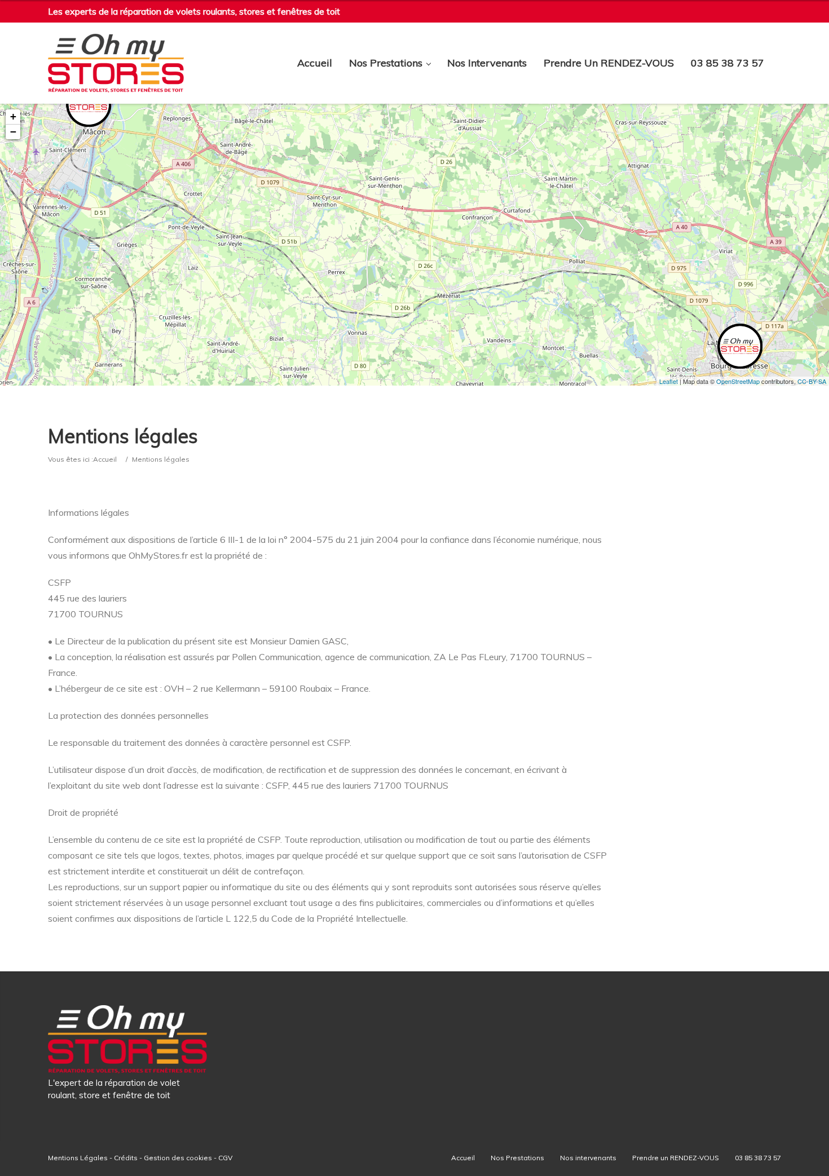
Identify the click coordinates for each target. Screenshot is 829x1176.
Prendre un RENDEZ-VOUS (609, 63)
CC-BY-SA (811, 381)
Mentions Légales (78, 1157)
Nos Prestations (385, 63)
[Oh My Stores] (116, 63)
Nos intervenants (487, 63)
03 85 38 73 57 (727, 63)
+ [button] (13, 116)
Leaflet (668, 381)
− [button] (13, 132)
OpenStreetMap (738, 381)
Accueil (314, 63)
